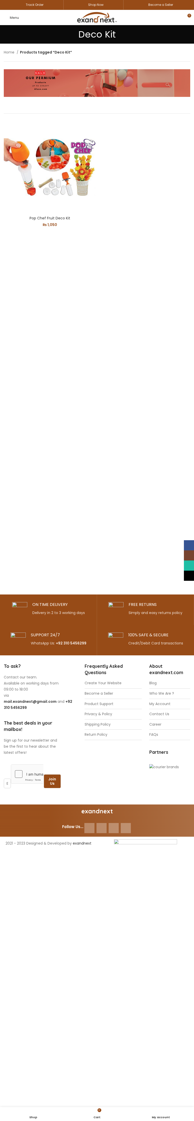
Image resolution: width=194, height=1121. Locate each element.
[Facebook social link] (89, 828)
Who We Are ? (161, 693)
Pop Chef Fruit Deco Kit (50, 218)
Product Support (99, 704)
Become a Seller (160, 5)
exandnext (82, 843)
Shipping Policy (98, 724)
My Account (160, 704)
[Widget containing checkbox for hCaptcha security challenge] (27, 774)
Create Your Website (103, 683)
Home (9, 52)
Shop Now (96, 5)
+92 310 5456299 (71, 643)
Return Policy (96, 734)
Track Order (34, 5)
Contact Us (159, 714)
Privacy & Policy (98, 714)
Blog (153, 683)
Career (155, 724)
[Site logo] (97, 17)
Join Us (52, 781)
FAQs (153, 734)
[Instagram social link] (101, 828)
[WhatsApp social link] (114, 828)
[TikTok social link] (126, 828)
